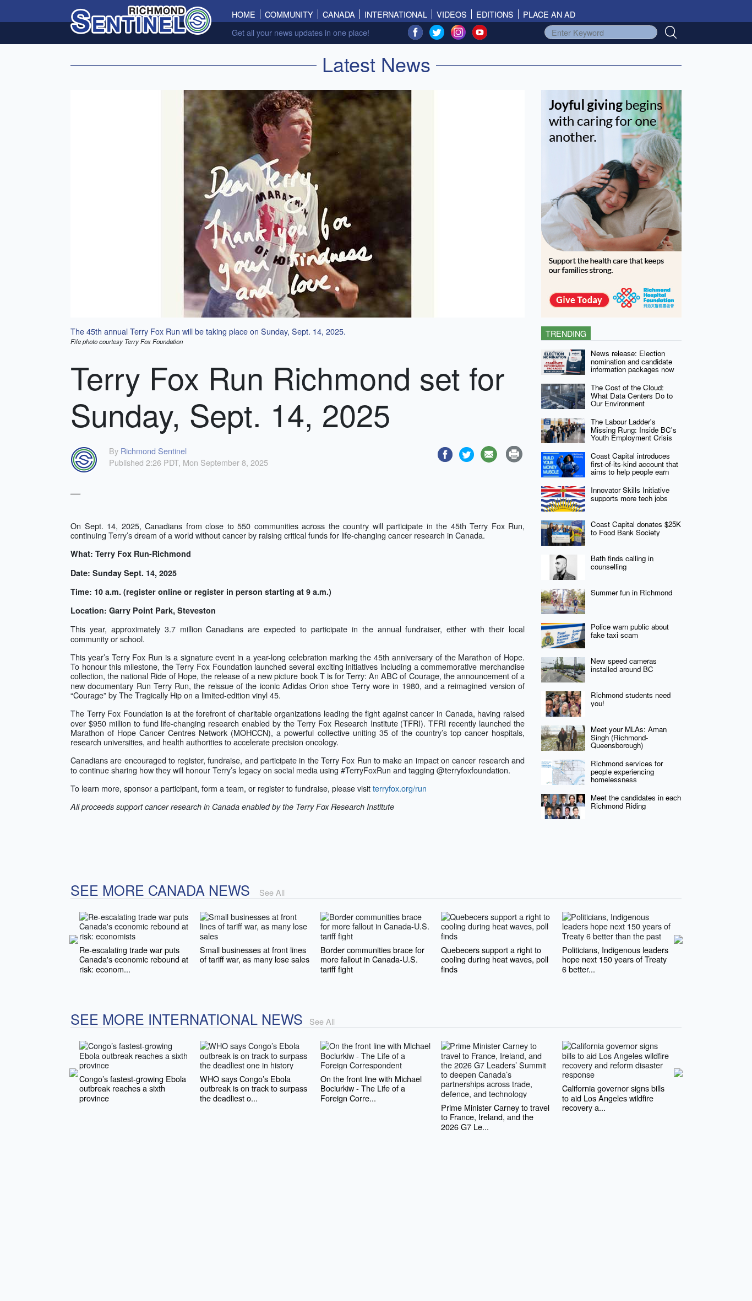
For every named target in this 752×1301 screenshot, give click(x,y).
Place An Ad (549, 14)
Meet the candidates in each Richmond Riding (636, 801)
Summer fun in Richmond (631, 592)
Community (289, 14)
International (395, 14)
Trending (566, 333)
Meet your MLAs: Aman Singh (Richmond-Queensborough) (629, 737)
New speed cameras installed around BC (624, 664)
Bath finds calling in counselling (622, 562)
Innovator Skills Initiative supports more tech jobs (630, 494)
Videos (452, 14)
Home (246, 14)
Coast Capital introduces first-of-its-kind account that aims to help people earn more (634, 467)
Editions (495, 14)
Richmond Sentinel (154, 450)
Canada (339, 14)
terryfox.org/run (400, 788)
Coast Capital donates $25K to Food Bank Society (636, 528)
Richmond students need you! (631, 699)
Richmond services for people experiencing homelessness (627, 771)
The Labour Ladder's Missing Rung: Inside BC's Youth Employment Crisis (634, 429)
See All (272, 892)
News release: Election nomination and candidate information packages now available (632, 365)
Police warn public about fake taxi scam (630, 630)
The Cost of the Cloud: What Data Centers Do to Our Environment (632, 395)
